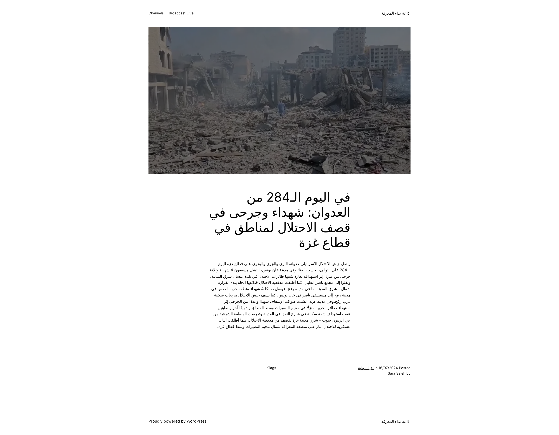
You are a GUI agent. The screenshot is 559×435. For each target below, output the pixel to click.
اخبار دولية (366, 368)
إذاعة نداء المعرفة (396, 13)
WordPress (197, 421)
